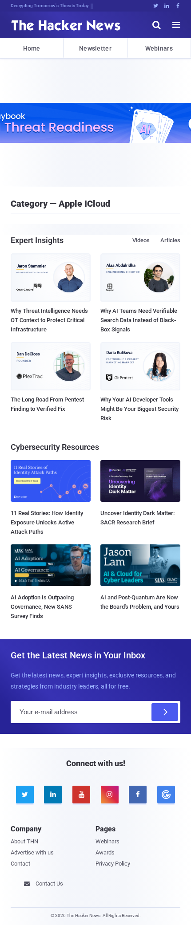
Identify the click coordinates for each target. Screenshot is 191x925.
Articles (170, 240)
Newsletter (95, 48)
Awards (105, 852)
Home (31, 48)
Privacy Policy (113, 863)
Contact (20, 863)
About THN (24, 841)
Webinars (159, 48)
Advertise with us (32, 852)
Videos (141, 240)
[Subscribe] (164, 712)
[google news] (166, 794)
